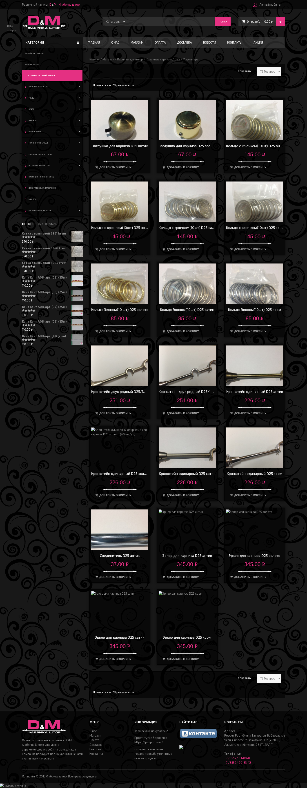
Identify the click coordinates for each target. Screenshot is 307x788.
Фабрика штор (56, 776)
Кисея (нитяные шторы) (41, 177)
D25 (177, 59)
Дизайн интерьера (34, 53)
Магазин (137, 42)
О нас (115, 42)
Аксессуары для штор (40, 210)
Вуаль (32, 109)
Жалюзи (33, 199)
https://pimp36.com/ (148, 742)
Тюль (31, 98)
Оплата (160, 42)
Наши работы (32, 64)
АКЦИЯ (258, 42)
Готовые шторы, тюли (40, 154)
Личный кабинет (271, 4)
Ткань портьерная (38, 143)
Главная (94, 42)
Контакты (234, 42)
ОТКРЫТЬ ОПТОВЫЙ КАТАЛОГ (42, 75)
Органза (32, 120)
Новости (209, 42)
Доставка (184, 42)
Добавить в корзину (115, 167)
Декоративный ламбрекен (42, 188)
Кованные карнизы (159, 59)
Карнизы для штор (130, 59)
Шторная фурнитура (39, 165)
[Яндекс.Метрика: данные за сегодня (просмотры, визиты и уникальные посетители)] (13, 786)
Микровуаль (35, 132)
